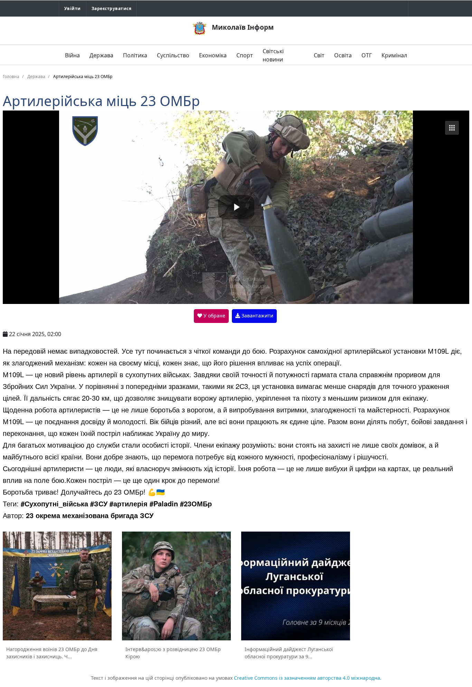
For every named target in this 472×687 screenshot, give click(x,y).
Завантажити (256, 315)
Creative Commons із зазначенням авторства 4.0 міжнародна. (307, 678)
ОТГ (366, 55)
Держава (101, 55)
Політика (135, 55)
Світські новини (273, 55)
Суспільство (173, 55)
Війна (72, 55)
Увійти (72, 8)
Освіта (343, 55)
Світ (319, 55)
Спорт (244, 55)
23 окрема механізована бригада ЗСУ (89, 515)
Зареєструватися (111, 8)
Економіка (213, 55)
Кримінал (394, 55)
